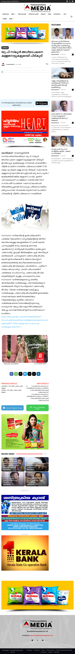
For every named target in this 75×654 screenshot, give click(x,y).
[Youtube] (72, 1)
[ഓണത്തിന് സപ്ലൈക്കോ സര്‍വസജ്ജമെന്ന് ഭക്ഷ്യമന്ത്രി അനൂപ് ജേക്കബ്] (62, 106)
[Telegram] (67, 1)
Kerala (5, 48)
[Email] (29, 374)
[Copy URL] (34, 374)
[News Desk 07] (3, 64)
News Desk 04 (30, 469)
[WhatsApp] (16, 374)
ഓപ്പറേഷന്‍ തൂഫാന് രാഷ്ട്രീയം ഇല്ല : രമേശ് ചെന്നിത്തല (35, 480)
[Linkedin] (38, 374)
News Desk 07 (11, 64)
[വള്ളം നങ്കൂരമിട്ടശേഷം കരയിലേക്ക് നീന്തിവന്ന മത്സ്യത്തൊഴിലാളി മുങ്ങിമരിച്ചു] (62, 73)
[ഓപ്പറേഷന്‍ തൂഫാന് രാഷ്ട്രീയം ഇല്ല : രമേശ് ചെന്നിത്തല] (62, 141)
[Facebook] (11, 374)
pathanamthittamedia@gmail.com (41, 635)
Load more (24, 490)
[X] (70, 1)
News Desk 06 (6, 469)
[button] (71, 16)
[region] (25, 33)
